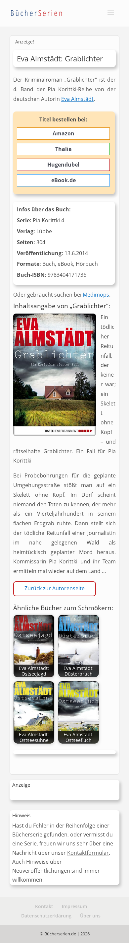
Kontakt (44, 906)
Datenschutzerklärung (46, 915)
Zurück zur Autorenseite (54, 588)
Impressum (74, 906)
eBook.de (63, 180)
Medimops (96, 294)
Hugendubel (63, 164)
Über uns (90, 915)
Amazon (63, 133)
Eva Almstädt (77, 99)
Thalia (63, 149)
